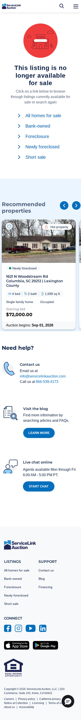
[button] (38, 274)
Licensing (38, 703)
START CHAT (39, 486)
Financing (45, 587)
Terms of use (56, 703)
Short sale (11, 604)
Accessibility (26, 707)
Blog (41, 578)
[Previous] (64, 205)
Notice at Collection (16, 703)
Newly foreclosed (16, 595)
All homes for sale (16, 570)
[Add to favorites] (9, 226)
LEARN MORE (39, 433)
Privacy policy (26, 699)
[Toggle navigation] (76, 6)
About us (9, 707)
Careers (9, 699)
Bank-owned (13, 578)
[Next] (76, 205)
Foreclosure (12, 587)
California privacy (50, 699)
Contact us (46, 570)
